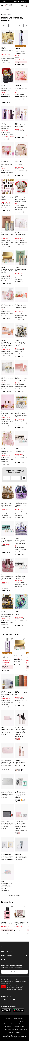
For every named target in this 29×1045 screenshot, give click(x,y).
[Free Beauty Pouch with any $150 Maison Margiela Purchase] (7, 781)
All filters (22, 471)
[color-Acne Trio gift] (16, 800)
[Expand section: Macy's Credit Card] (14, 951)
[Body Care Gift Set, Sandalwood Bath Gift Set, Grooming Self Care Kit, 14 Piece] (7, 601)
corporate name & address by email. (14, 1037)
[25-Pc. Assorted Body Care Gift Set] (7, 186)
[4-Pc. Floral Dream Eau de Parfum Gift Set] (21, 367)
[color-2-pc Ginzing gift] (22, 800)
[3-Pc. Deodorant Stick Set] (21, 681)
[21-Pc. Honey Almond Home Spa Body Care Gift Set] (21, 330)
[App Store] (6, 1010)
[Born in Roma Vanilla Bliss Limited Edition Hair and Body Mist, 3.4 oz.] (7, 913)
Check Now (19, 989)
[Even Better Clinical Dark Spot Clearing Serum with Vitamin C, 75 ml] (21, 37)
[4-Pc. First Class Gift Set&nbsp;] (21, 223)
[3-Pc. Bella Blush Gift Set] (21, 75)
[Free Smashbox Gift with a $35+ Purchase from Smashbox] (21, 844)
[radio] (16, 739)
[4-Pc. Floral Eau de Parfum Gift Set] (7, 528)
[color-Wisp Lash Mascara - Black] (16, 739)
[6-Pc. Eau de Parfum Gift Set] (7, 223)
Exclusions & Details (11, 989)
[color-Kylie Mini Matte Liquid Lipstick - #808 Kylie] (19, 739)
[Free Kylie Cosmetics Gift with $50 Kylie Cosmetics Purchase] (21, 718)
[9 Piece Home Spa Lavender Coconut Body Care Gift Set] (21, 528)
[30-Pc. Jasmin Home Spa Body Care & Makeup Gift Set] (7, 75)
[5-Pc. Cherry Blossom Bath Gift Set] (7, 294)
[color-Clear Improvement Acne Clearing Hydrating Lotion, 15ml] (19, 800)
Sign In (22, 5)
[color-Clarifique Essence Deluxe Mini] (19, 770)
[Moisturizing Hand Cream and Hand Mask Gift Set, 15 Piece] (21, 402)
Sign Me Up (14, 971)
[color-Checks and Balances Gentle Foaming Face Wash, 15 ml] (24, 800)
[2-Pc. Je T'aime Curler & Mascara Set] (21, 113)
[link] (7, 55)
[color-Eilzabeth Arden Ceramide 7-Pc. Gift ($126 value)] (19, 833)
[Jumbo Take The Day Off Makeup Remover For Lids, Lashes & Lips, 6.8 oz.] (7, 645)
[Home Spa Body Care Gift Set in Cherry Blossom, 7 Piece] (7, 565)
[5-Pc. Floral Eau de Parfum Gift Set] (21, 438)
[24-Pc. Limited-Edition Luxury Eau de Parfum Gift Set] (7, 258)
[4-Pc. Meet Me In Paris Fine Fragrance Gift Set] (7, 150)
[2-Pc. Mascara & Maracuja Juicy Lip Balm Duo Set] (7, 113)
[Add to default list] (12, 639)
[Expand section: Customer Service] (14, 947)
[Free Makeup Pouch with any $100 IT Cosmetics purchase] (7, 872)
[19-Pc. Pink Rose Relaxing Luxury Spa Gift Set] (7, 438)
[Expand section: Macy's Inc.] (14, 960)
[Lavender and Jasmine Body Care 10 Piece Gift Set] (21, 492)
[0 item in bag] (26, 5)
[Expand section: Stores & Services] (14, 955)
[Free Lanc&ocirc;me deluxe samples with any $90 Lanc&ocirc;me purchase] (21, 750)
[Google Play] (18, 1010)
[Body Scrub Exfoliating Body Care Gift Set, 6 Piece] (7, 681)
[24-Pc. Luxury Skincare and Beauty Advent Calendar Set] (7, 37)
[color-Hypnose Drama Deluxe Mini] (22, 770)
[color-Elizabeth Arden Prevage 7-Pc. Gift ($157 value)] (16, 833)
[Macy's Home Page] (8, 5)
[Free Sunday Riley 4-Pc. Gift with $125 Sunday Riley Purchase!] (7, 812)
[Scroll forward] (24, 478)
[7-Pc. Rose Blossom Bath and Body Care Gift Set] (21, 294)
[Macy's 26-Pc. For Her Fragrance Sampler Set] (20, 913)
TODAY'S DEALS (5, 1)
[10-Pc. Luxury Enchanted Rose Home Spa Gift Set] (21, 150)
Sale (5, 14)
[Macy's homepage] (2, 14)
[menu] (2, 6)
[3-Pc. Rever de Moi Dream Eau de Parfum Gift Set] (7, 330)
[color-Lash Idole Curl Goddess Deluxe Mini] (16, 770)
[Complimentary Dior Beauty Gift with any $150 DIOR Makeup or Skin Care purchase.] (7, 718)
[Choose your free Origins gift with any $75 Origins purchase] (21, 781)
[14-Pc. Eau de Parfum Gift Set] (7, 367)
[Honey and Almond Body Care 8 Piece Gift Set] (7, 492)
